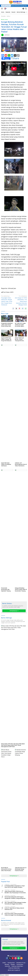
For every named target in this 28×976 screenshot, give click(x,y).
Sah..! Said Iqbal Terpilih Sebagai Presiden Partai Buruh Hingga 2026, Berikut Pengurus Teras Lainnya (15, 903)
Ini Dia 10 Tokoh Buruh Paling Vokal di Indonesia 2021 (14, 908)
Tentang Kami (11, 962)
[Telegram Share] (22, 308)
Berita (2, 19)
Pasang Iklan (20, 964)
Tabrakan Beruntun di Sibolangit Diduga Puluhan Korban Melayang (20, 869)
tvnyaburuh (6, 34)
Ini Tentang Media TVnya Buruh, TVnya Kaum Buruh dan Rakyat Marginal (15, 886)
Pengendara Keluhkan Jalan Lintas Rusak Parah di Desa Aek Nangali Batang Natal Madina (7, 325)
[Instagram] (15, 958)
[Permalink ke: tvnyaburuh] (2, 35)
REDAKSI (7, 964)
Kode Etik (7, 966)
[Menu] (2, 8)
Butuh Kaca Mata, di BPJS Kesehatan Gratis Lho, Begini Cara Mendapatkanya (15, 914)
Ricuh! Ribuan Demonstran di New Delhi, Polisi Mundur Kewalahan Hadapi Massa (6, 869)
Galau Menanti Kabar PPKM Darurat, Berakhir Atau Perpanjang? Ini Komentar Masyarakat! (15, 892)
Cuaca (6, 19)
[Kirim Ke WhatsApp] (25, 308)
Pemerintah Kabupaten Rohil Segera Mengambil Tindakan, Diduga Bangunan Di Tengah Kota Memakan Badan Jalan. (16, 897)
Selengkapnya (13, 610)
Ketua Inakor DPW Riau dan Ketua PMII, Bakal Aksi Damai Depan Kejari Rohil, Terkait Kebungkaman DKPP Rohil (13, 745)
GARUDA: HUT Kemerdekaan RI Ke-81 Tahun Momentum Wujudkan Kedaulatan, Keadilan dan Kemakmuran (21, 464)
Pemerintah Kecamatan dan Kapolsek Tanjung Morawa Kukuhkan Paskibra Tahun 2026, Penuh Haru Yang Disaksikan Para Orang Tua (6, 589)
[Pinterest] (13, 958)
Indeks (4, 962)
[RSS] (21, 958)
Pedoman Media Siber (17, 966)
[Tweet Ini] (16, 308)
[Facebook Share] (13, 308)
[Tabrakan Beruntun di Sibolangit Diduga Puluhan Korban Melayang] (21, 807)
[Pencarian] (26, 8)
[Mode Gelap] (23, 8)
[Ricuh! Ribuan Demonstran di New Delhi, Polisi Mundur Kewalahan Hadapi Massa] (7, 807)
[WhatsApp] (18, 958)
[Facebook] (7, 958)
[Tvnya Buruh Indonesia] (5, 8)
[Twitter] (10, 958)
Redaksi (13, 964)
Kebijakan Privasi (20, 962)
